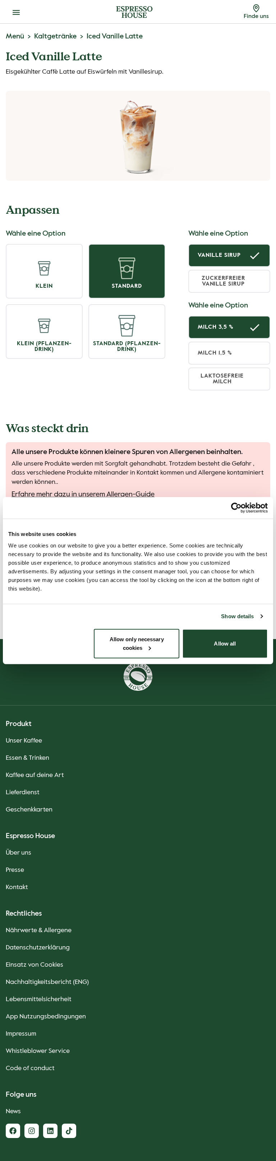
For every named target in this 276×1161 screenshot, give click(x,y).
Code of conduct (30, 1068)
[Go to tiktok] (69, 1131)
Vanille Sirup (219, 255)
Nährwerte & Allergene (39, 930)
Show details (237, 616)
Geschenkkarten (29, 809)
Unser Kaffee (24, 740)
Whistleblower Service (38, 1051)
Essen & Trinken (27, 758)
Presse (15, 870)
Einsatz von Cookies (34, 965)
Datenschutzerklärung (38, 947)
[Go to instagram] (31, 1131)
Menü (15, 36)
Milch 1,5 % (215, 353)
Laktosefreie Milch (222, 379)
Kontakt (17, 887)
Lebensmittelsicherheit (39, 999)
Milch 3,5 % (216, 327)
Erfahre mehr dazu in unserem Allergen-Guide (83, 494)
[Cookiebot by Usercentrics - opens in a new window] (236, 508)
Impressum (21, 1034)
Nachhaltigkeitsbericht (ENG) (47, 982)
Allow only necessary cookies (137, 643)
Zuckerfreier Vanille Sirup (223, 281)
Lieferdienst (23, 792)
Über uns (18, 853)
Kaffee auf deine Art (35, 775)
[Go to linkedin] (50, 1131)
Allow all (225, 643)
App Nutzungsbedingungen (46, 1016)
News (13, 1111)
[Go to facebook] (13, 1131)
